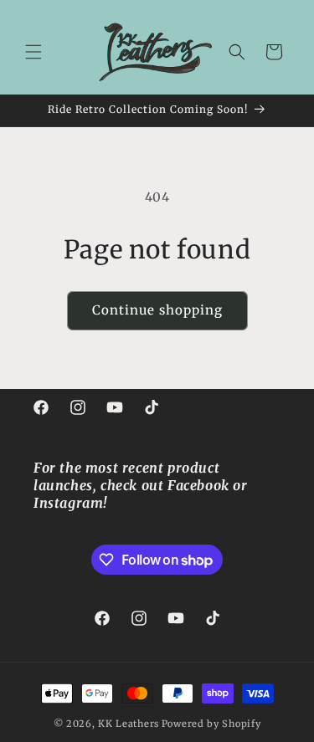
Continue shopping (157, 310)
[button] (33, 51)
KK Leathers (128, 723)
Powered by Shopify (211, 723)
